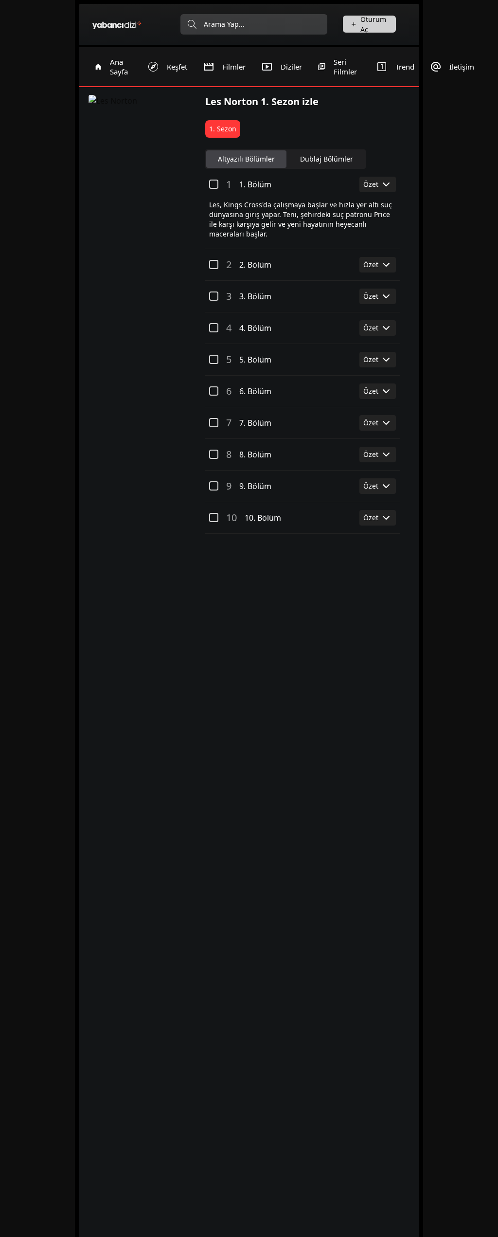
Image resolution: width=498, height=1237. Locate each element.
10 (231, 517)
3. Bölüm (255, 296)
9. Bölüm (255, 486)
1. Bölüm (255, 184)
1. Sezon (222, 128)
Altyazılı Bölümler (246, 159)
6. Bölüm (255, 391)
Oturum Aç (373, 24)
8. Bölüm (255, 454)
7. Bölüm (255, 423)
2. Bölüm (255, 264)
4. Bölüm (255, 328)
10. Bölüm (263, 517)
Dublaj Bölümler (326, 159)
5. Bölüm (255, 359)
